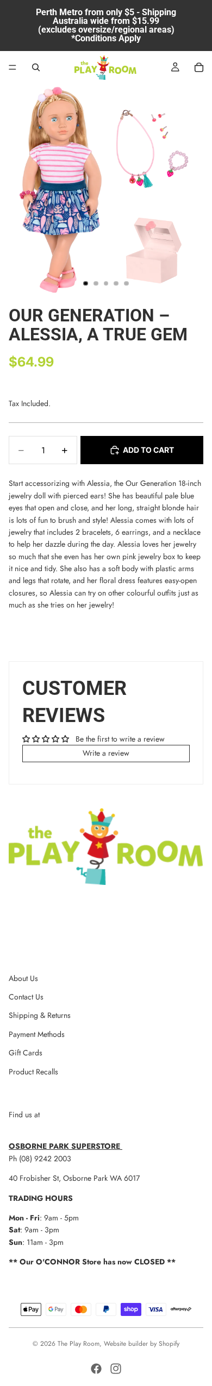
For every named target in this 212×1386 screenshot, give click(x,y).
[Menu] (12, 67)
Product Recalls (33, 1071)
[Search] (36, 67)
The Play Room (78, 1344)
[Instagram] (115, 1368)
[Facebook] (96, 1368)
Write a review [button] (106, 753)
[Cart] (199, 67)
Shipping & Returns (40, 1015)
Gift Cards (25, 1052)
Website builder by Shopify (141, 1344)
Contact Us (26, 996)
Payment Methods (37, 1034)
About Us (23, 978)
